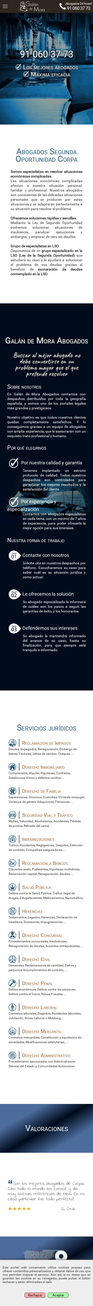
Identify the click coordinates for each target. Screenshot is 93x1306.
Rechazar (35, 1295)
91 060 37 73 (78, 8)
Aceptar (58, 1295)
